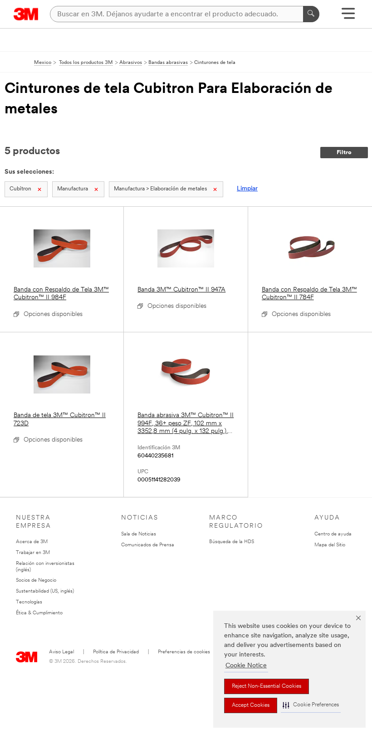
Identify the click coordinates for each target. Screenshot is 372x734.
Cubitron (20, 189)
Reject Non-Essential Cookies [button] (266, 686)
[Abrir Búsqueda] (348, 16)
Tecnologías (29, 602)
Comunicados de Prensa (147, 545)
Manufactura (72, 189)
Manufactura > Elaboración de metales (160, 189)
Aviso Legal (61, 652)
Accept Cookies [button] (250, 705)
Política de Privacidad (116, 652)
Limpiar (247, 188)
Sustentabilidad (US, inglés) (45, 591)
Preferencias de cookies (184, 652)
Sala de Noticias (138, 534)
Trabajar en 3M (33, 552)
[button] (311, 705)
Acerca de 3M (32, 542)
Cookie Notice (246, 665)
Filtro (344, 153)
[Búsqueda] (311, 14)
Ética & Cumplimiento (39, 613)
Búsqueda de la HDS (231, 542)
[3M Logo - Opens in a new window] (26, 14)
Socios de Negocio (36, 580)
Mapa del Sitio (329, 545)
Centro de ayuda (333, 534)
